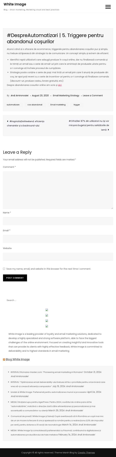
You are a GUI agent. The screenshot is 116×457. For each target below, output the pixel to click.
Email (6, 230)
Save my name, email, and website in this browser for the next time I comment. (48, 269)
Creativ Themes (86, 452)
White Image (15, 4)
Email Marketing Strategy (66, 95)
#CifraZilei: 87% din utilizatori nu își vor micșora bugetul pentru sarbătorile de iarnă (89, 125)
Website (7, 248)
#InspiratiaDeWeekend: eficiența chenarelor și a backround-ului (25, 123)
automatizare (13, 104)
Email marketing (58, 104)
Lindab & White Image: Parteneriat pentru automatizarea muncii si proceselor (49, 392)
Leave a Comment (93, 95)
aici (60, 85)
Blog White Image (18, 359)
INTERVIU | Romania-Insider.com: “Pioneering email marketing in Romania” (47, 372)
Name (7, 212)
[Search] (109, 300)
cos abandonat (34, 104)
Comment (9, 167)
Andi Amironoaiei (19, 95)
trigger (77, 104)
